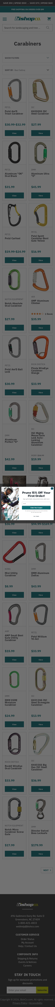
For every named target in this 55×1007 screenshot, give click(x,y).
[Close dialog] (52, 488)
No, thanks (36, 516)
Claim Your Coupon (36, 507)
